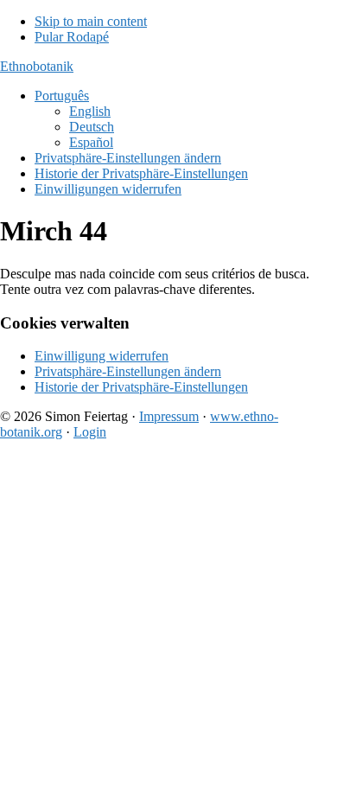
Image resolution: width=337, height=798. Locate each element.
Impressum (169, 416)
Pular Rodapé (72, 36)
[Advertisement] (168, 622)
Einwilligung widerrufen (101, 355)
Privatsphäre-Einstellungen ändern (128, 371)
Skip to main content (91, 21)
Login (89, 432)
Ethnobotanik (36, 66)
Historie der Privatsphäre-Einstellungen (141, 387)
